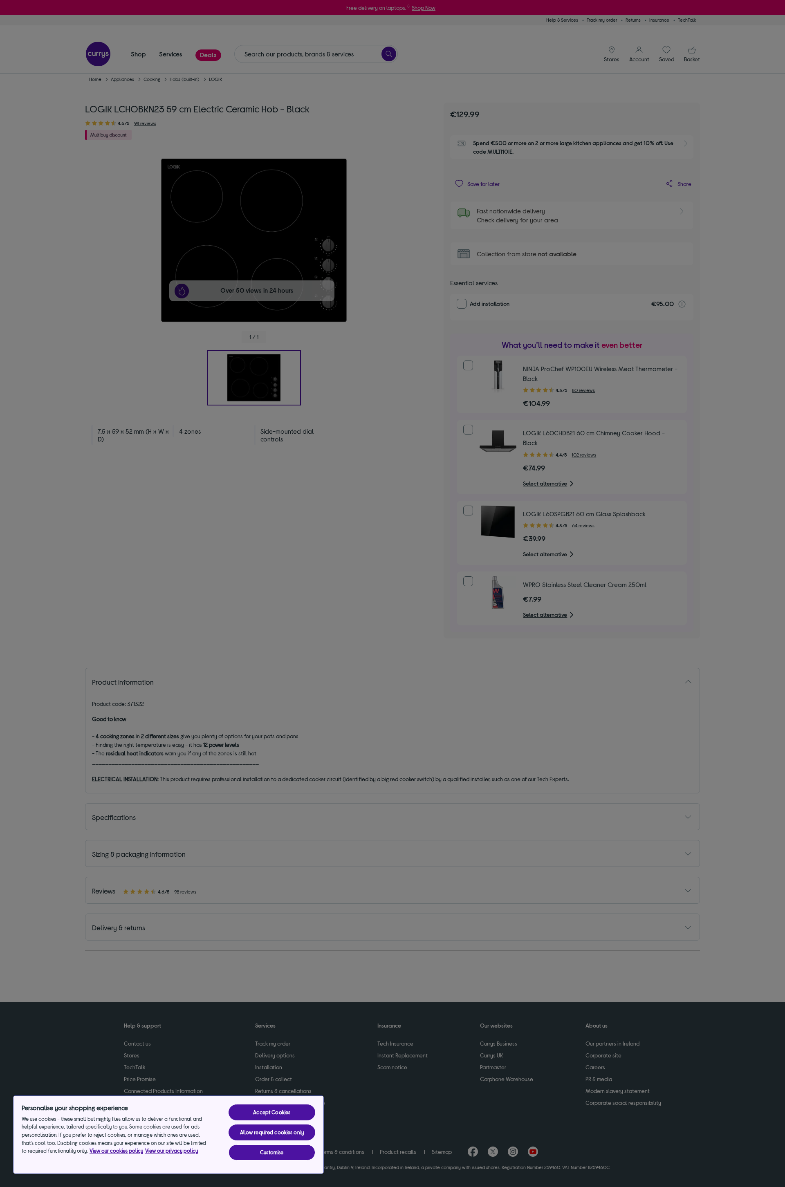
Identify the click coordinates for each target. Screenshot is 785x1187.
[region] (168, 1134)
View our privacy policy (171, 1150)
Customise (271, 1152)
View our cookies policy (116, 1150)
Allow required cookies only (272, 1132)
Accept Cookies (271, 1112)
